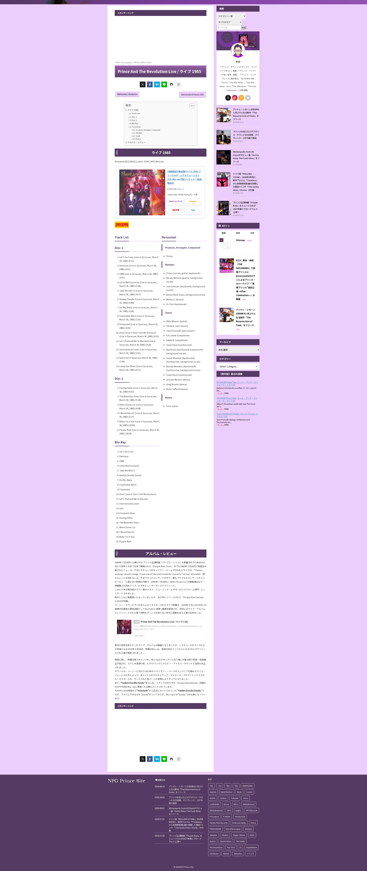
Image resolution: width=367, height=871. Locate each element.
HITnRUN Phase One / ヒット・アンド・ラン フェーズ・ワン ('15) (237, 399)
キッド (220, 393)
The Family (240, 841)
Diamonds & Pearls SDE (192, 94)
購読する (225, 225)
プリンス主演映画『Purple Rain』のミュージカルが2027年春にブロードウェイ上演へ (245, 207)
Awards (213, 792)
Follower (235, 798)
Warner (226, 853)
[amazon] (241, 98)
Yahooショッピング (175, 201)
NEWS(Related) (216, 810)
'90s (236, 785)
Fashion (223, 798)
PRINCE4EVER (215, 829)
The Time (231, 847)
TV (240, 847)
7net (193, 210)
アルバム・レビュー (136, 142)
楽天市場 (175, 210)
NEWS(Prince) (249, 804)
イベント (250, 853)
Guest (138, 136)
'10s (219, 785)
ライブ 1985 (132, 109)
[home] (248, 98)
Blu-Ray (135, 123)
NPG (229, 810)
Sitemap (240, 240)
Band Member (227, 792)
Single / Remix (239, 835)
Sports (213, 841)
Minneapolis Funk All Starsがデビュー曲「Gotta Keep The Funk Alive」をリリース (246, 156)
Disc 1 (134, 116)
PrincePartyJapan (233, 829)
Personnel (136, 126)
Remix (138, 139)
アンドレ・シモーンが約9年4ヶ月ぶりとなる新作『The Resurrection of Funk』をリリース (246, 114)
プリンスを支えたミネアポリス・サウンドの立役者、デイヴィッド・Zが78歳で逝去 (246, 134)
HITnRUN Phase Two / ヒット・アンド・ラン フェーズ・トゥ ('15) (237, 383)
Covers (249, 792)
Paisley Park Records (219, 822)
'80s (228, 785)
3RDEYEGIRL (247, 785)
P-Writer (226, 816)
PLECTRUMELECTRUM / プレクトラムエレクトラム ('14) (237, 415)
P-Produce (214, 816)
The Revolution (216, 847)
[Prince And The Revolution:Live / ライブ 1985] (157, 84)
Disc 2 (134, 120)
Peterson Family (239, 822)
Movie (226, 804)
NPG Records (251, 810)
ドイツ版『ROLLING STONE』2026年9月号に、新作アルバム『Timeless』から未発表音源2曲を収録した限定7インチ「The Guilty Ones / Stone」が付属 (246, 181)
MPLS (236, 804)
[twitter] (143, 84)
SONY (252, 835)
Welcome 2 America (127, 94)
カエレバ (180, 189)
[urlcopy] (178, 84)
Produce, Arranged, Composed (148, 130)
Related (248, 829)
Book (239, 792)
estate (212, 798)
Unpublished (251, 847)
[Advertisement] (160, 37)
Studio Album (226, 841)
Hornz (245, 798)
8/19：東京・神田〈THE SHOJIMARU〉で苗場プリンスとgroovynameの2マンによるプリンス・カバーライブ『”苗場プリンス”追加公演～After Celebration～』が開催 (245, 280)
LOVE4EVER (214, 804)
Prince (253, 822)
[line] (164, 84)
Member (139, 133)
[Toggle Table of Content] (191, 105)
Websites (238, 853)
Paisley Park (240, 816)
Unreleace (214, 853)
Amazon (193, 201)
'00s (211, 785)
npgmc (238, 810)
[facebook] (150, 84)
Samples (213, 835)
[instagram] (235, 98)
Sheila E (225, 835)
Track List (136, 113)
